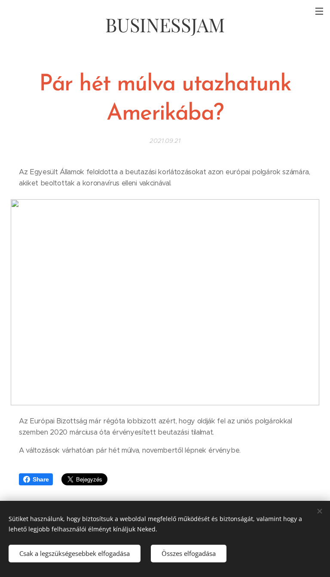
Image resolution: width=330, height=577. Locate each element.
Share (41, 479)
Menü (319, 10)
